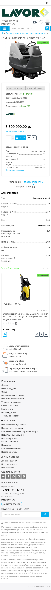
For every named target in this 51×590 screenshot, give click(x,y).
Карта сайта (7, 409)
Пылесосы (6, 445)
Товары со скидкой (10, 415)
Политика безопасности (12, 398)
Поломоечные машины (12, 428)
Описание (15, 181)
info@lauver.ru (8, 24)
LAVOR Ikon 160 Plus (12, 304)
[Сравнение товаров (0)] (35, 23)
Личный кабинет (9, 460)
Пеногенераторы (9, 438)
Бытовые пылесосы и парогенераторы (19, 431)
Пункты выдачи (8, 388)
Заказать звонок (11, 503)
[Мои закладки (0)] (41, 23)
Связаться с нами (9, 405)
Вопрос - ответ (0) (25, 186)
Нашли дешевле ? (15, 131)
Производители (8, 412)
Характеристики (35, 181)
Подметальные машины (12, 435)
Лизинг (4, 385)
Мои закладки (7, 467)
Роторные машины (10, 441)
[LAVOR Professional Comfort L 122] (25, 60)
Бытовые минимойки (11, 448)
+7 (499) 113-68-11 (9, 21)
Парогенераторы (9, 452)
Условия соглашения (11, 402)
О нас (4, 392)
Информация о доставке (12, 395)
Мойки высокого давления (13, 424)
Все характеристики (15, 170)
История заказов (9, 464)
